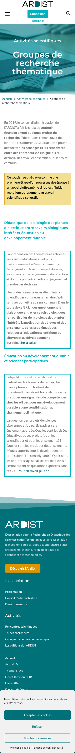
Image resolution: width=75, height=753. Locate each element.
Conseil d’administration (21, 598)
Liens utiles (12, 683)
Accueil (7, 98)
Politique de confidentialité (47, 747)
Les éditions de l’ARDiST (20, 645)
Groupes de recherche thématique (27, 639)
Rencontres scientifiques (21, 626)
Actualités (11, 664)
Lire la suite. (27, 342)
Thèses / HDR (14, 670)
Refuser (37, 726)
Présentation (13, 591)
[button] (7, 14)
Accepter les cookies (38, 715)
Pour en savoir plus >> (33, 471)
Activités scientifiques (31, 98)
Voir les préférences (37, 738)
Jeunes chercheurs (17, 633)
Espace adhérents (16, 689)
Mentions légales (20, 747)
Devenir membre (16, 604)
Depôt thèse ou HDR (18, 677)
